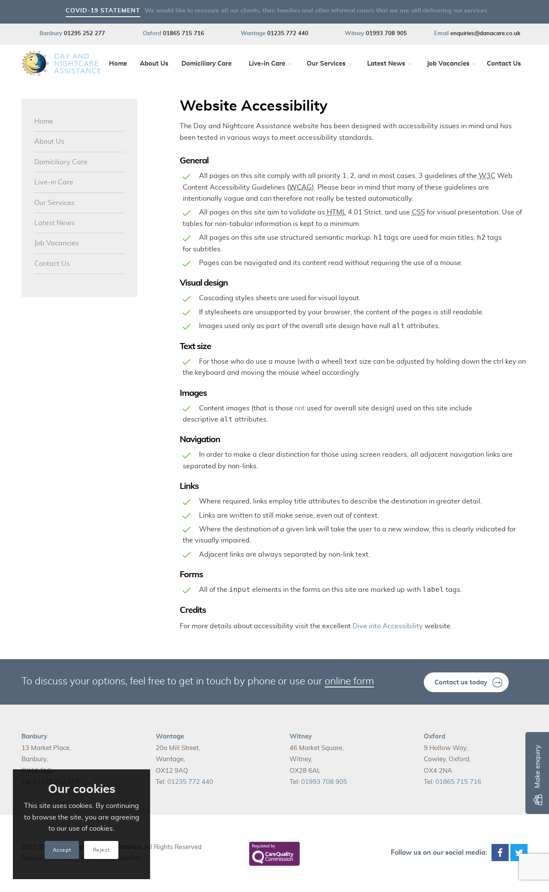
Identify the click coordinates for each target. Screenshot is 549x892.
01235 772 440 (287, 33)
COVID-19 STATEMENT (103, 11)
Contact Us (52, 263)
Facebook (500, 852)
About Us (49, 141)
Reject (101, 850)
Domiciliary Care (60, 162)
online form (349, 682)
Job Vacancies (56, 243)
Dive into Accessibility (388, 626)
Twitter (519, 852)
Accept (62, 850)
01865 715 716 (183, 33)
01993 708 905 (386, 33)
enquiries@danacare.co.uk (485, 33)
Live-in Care (53, 182)
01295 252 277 (84, 33)
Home (43, 121)
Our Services (54, 202)
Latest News (54, 223)
